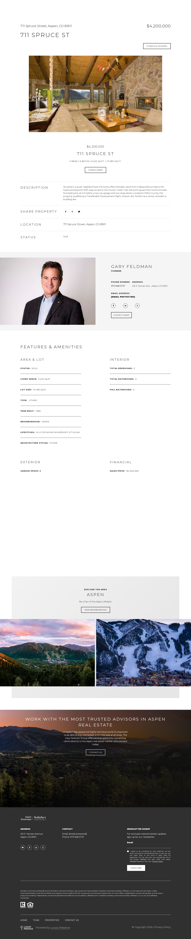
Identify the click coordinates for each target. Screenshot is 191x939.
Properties (52, 920)
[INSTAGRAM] (43, 847)
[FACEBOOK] (113, 305)
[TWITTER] (137, 305)
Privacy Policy (157, 861)
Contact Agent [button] (95, 170)
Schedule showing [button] (157, 46)
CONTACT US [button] (95, 752)
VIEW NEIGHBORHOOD (95, 610)
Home (23, 920)
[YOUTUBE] (22, 847)
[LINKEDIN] (125, 305)
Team (36, 920)
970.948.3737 (118, 286)
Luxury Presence (60, 927)
